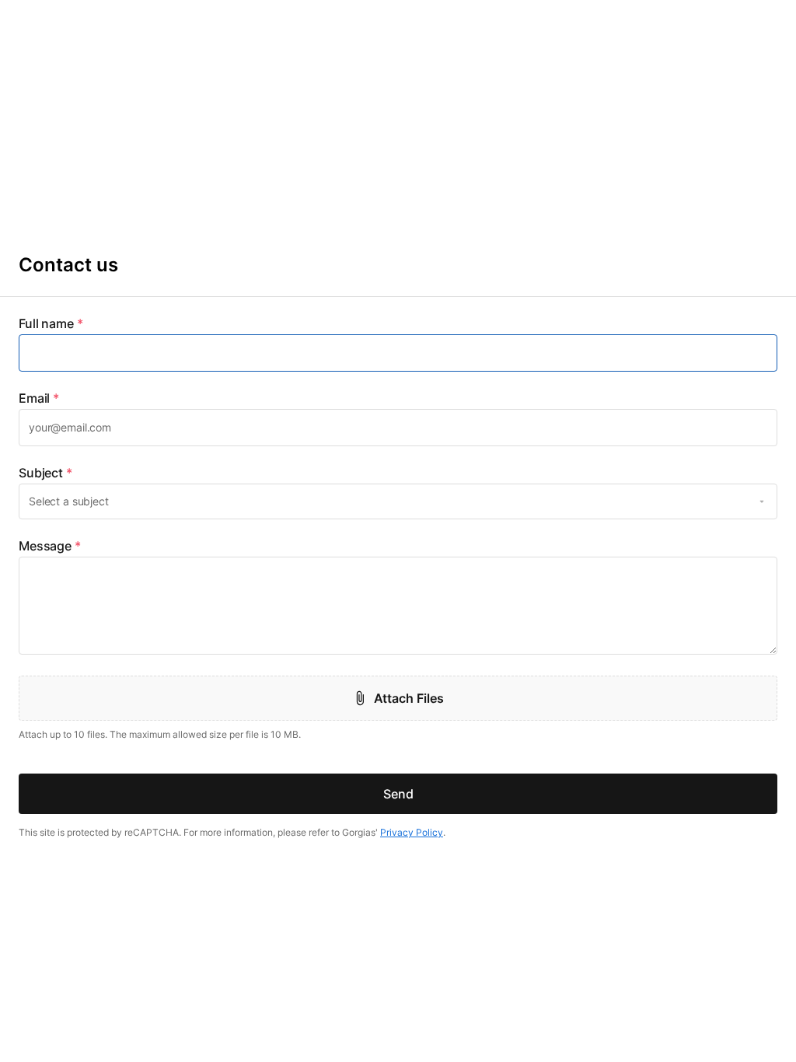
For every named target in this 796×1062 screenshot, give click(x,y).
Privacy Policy (411, 832)
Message (50, 546)
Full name (51, 323)
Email (39, 398)
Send (398, 794)
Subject (45, 472)
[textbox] (398, 353)
